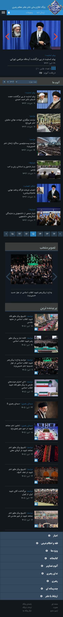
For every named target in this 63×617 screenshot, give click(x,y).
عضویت (55, 607)
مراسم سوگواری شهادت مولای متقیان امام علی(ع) (20, 121)
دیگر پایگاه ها (27, 610)
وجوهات (29, 12)
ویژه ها (54, 551)
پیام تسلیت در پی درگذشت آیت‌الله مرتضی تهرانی (32, 59)
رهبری (55, 581)
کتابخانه (54, 558)
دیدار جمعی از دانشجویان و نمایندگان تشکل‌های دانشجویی (20, 215)
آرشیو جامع (54, 610)
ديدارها (32, 162)
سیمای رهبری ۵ (13, 403)
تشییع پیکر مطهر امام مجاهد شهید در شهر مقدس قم (20, 514)
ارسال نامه (41, 12)
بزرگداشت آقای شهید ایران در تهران (21, 492)
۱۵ (33, 234)
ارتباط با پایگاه (27, 607)
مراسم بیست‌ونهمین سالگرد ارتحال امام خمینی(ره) (19, 145)
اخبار (55, 536)
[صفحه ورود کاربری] (9, 12)
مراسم (32, 116)
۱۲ (54, 234)
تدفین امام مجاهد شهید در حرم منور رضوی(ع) (19, 427)
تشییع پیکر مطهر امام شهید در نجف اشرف (21, 471)
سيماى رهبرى (27, 403)
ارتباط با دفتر (51, 596)
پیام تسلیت (50, 55)
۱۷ (19, 234)
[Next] (6, 234)
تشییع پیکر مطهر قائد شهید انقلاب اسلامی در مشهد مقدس (21, 319)
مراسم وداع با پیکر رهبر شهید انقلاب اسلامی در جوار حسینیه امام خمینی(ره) (32, 294)
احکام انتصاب (30, 186)
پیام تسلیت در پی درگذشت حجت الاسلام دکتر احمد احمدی (21, 98)
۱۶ (26, 234)
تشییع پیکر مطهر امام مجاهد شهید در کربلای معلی (21, 449)
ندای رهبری (52, 573)
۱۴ (40, 234)
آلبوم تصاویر (52, 566)
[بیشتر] (53, 68)
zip (41, 73)
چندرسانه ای (52, 589)
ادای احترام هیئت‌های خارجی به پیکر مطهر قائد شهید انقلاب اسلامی (20, 384)
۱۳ (47, 234)
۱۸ (12, 234)
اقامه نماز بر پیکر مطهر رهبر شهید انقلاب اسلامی (21, 339)
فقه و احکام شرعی (49, 543)
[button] (3, 12)
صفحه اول (54, 604)
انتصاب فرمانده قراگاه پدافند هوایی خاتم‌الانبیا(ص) (21, 191)
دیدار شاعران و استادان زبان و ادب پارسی (21, 168)
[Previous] (60, 234)
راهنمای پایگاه (27, 604)
